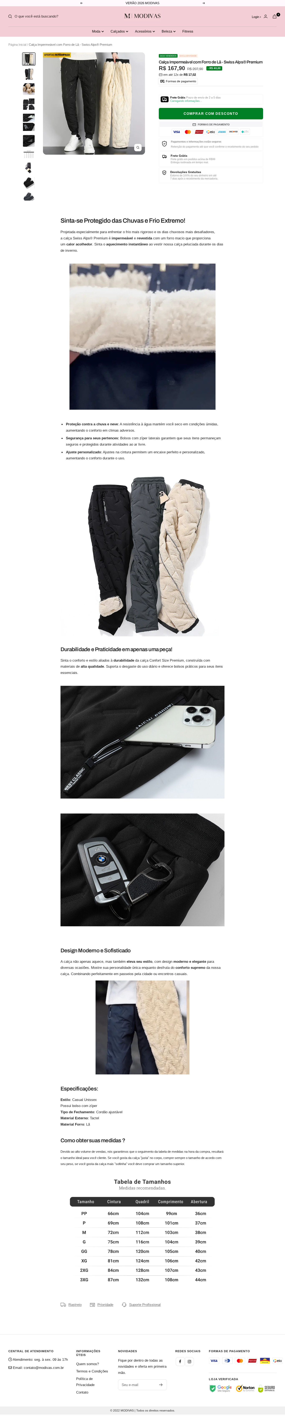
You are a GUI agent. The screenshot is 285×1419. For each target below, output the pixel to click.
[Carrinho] (274, 16)
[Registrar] (161, 1384)
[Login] (265, 16)
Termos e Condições (92, 1371)
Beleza (167, 31)
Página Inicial (17, 44)
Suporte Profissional (145, 1305)
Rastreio (75, 1305)
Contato (82, 1392)
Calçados (118, 31)
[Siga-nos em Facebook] (180, 1361)
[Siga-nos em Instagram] (189, 1361)
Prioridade (105, 1305)
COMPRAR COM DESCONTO (211, 113)
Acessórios (143, 31)
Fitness (187, 31)
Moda (96, 31)
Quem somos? (87, 1364)
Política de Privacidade (85, 1382)
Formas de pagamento (180, 81)
